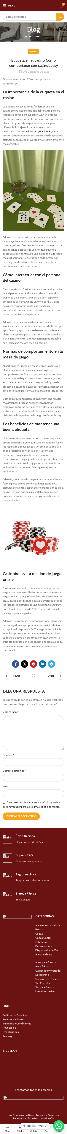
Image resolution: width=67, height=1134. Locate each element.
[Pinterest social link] (33, 664)
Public (38, 36)
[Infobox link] (33, 839)
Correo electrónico (14, 770)
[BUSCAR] (60, 17)
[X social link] (24, 664)
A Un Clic (49, 1118)
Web (5, 786)
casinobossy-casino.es (37, 131)
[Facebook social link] (15, 664)
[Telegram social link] (51, 664)
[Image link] (33, 1099)
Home (28, 36)
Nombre (8, 755)
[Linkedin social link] (42, 664)
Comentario (11, 712)
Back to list (33, 676)
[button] (58, 1125)
